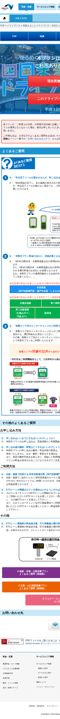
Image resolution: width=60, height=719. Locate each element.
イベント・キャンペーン (45, 687)
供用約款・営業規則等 (36, 706)
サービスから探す (44, 673)
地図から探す (43, 668)
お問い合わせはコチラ (39, 139)
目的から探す (43, 677)
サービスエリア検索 (43, 664)
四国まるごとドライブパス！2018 (40, 25)
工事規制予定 (8, 673)
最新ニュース (41, 682)
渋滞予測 (6, 678)
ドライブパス (13, 25)
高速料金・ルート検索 (11, 664)
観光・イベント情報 (10, 683)
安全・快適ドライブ (10, 688)
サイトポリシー (52, 706)
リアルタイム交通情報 (11, 669)
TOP (2, 25)
